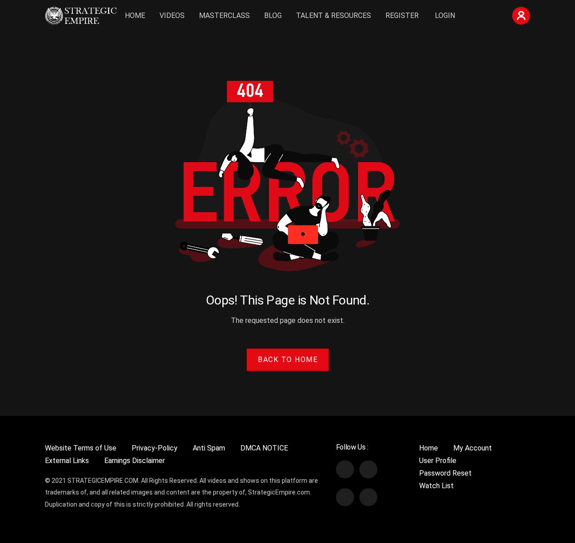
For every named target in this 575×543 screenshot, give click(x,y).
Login (445, 15)
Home (135, 15)
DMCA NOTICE (264, 448)
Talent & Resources (333, 15)
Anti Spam (209, 448)
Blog (273, 15)
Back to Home (288, 359)
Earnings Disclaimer (134, 460)
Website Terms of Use (80, 448)
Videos (172, 15)
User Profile (437, 460)
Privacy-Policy (154, 448)
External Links (67, 460)
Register (402, 15)
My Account (472, 448)
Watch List (436, 485)
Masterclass (224, 15)
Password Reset (445, 473)
